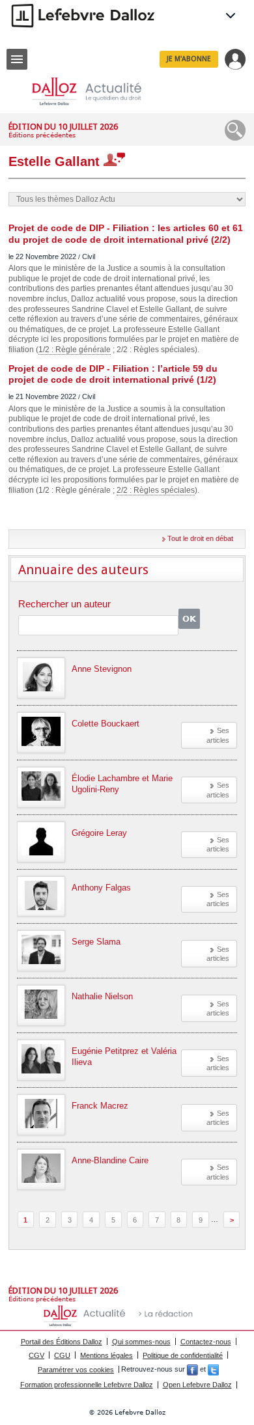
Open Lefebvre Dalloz (197, 1385)
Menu (17, 59)
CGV (36, 1355)
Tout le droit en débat (200, 538)
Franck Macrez (100, 1106)
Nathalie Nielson (102, 996)
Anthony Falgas (101, 887)
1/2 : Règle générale (74, 349)
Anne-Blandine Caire (110, 1160)
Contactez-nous (205, 1342)
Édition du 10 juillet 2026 (63, 126)
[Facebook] (192, 1370)
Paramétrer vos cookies (76, 1370)
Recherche (235, 130)
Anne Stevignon (102, 669)
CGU (62, 1355)
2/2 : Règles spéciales (156, 490)
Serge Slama (96, 942)
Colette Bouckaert (105, 723)
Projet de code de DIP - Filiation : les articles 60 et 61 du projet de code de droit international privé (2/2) (125, 234)
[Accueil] (97, 91)
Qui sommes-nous (141, 1342)
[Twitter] (213, 1370)
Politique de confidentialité (183, 1355)
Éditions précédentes (42, 135)
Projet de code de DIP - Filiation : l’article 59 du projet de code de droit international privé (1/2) (113, 374)
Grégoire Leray (99, 833)
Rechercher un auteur (64, 604)
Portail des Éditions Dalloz (61, 1342)
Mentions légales (106, 1355)
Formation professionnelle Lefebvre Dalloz (86, 1385)
